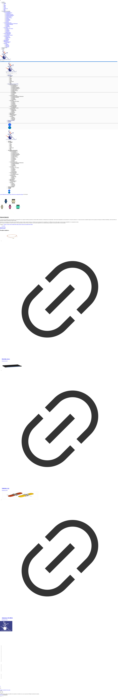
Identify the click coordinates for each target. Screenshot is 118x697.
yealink (3, 664)
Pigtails (3, 659)
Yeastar (3, 666)
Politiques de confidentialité (113, 681)
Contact (3, 677)
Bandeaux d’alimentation (5, 647)
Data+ (3, 670)
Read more (1, 694)
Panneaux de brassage (5, 645)
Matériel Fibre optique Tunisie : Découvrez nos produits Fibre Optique (13, 194)
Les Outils (3, 656)
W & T (3, 667)
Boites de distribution (5, 650)
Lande (3, 671)
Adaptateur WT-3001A (7, 617)
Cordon (3, 651)
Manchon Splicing (4, 661)
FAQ (2, 678)
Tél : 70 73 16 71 (2, 639)
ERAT (11, 224)
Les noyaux (3, 655)
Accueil (1, 194)
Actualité (3, 676)
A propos (3, 674)
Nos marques (4, 675)
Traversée (5, 224)
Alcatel (3, 668)
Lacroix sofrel (4, 669)
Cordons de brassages (5, 648)
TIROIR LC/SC (5, 488)
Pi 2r (4, 683)
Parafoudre (3, 657)
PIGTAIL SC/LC (6, 359)
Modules (3, 653)
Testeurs (3, 652)
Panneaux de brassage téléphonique (7, 646)
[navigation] (59, 688)
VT (2, 665)
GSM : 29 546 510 (2, 642)
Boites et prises (4, 649)
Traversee (8, 224)
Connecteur (3, 654)
